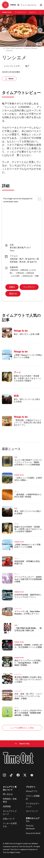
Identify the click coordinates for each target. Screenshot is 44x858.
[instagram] (4, 775)
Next (40, 30)
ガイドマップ (32, 811)
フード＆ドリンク (20, 12)
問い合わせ (8, 794)
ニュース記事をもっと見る (22, 728)
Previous (3, 30)
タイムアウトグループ (10, 812)
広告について (9, 819)
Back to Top (24, 744)
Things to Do (6, 12)
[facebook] (18, 775)
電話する (13, 294)
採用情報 (7, 807)
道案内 (12, 287)
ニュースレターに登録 (29, 5)
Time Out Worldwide (30, 827)
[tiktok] (11, 775)
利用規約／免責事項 (10, 800)
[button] (39, 199)
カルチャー (32, 12)
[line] (31, 775)
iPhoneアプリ (32, 792)
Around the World (33, 834)
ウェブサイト (29, 287)
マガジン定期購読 (33, 797)
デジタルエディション (33, 805)
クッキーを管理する (10, 825)
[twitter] (24, 775)
